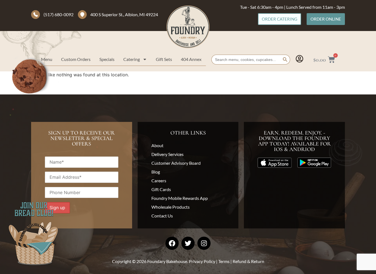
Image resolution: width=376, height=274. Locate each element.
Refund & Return (248, 261)
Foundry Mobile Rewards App (179, 198)
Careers (158, 180)
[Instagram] (204, 243)
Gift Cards (161, 189)
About (157, 145)
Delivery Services (167, 154)
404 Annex (191, 59)
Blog (155, 171)
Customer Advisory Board (176, 163)
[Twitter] (188, 243)
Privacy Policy (202, 261)
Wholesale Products (170, 206)
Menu (46, 59)
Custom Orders (76, 59)
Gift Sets (164, 59)
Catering (131, 59)
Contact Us (162, 215)
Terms (224, 261)
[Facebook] (172, 243)
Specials (107, 59)
